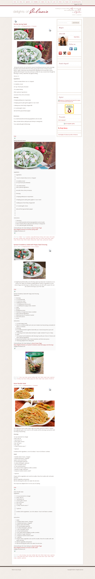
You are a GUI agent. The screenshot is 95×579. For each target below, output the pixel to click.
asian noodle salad (21, 556)
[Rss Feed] (69, 54)
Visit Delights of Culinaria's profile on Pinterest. (68, 134)
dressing (19, 378)
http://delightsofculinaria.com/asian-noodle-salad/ (26, 547)
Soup (48, 2)
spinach (46, 378)
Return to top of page (16, 569)
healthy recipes (22, 238)
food (14, 238)
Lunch (54, 2)
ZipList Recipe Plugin (37, 228)
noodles (37, 556)
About (21, 2)
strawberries (51, 378)
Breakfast (36, 2)
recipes (15, 239)
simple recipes (39, 239)
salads (49, 556)
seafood (28, 239)
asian (20, 555)
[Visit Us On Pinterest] (60, 54)
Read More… (77, 37)
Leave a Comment (35, 246)
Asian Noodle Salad (20, 383)
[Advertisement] (69, 81)
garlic (17, 238)
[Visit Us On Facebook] (71, 50)
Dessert (67, 2)
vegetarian (52, 377)
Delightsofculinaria (27, 26)
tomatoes (50, 239)
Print (15, 136)
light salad (33, 238)
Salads (42, 2)
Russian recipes (20, 239)
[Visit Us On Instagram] (65, 54)
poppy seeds (32, 378)
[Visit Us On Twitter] (75, 50)
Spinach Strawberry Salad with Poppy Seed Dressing (30, 244)
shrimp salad (33, 239)
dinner (26, 556)
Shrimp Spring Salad (20, 24)
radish (52, 238)
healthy (33, 377)
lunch (37, 238)
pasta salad (41, 556)
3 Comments (35, 385)
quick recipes (47, 238)
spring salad (45, 239)
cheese (20, 377)
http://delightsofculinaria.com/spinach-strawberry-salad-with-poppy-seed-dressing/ (33, 345)
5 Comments (33, 26)
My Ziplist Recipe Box (76, 2)
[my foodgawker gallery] (69, 123)
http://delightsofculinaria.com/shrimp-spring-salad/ (26, 229)
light (36, 377)
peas (40, 238)
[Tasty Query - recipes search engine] (62, 129)
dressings (24, 555)
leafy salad (28, 238)
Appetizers (28, 2)
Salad (25, 239)
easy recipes (24, 377)
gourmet (29, 377)
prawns (42, 238)
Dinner (60, 2)
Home (14, 2)
